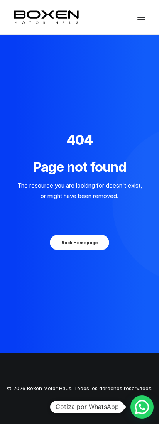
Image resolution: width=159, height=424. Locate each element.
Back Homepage (79, 242)
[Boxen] (46, 17)
